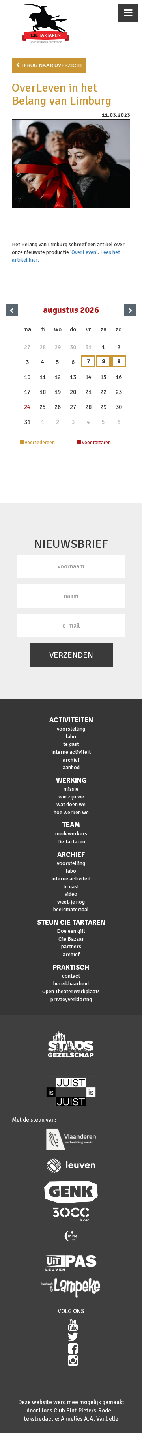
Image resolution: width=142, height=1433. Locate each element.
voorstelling (71, 728)
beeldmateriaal (71, 909)
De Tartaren (71, 841)
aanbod (71, 767)
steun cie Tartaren (71, 922)
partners (71, 946)
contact (71, 976)
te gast (71, 744)
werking (71, 780)
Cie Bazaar (71, 939)
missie (71, 789)
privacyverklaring (71, 999)
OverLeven (83, 252)
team (71, 824)
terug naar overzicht (51, 65)
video (71, 894)
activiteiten (71, 720)
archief (71, 760)
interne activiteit (71, 752)
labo (71, 736)
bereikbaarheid (71, 983)
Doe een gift (71, 931)
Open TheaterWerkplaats (71, 991)
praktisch (71, 967)
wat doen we (71, 804)
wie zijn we (71, 796)
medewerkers (71, 833)
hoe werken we (71, 812)
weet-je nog (71, 902)
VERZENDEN (71, 655)
